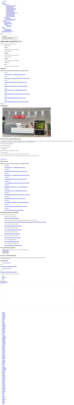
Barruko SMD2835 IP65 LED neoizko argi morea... (15, 97)
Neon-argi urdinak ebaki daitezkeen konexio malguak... (15, 206)
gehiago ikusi (2, 103)
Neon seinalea (6, 4)
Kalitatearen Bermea (7, 22)
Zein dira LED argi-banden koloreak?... (8, 266)
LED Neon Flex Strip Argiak (11, 19)
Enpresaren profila (7, 21)
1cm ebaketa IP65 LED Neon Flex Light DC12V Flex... (15, 82)
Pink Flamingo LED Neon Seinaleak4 (12, 233)
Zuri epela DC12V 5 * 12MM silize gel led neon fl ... (15, 74)
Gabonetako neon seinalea (10, 15)
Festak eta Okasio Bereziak (10, 16)
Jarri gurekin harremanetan (6, 31)
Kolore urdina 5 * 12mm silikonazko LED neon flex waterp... (17, 78)
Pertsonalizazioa (9, 25)
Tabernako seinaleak (9, 7)
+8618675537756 (3, 282)
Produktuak (4, 3)
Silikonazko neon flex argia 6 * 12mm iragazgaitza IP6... (16, 86)
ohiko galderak (8, 26)
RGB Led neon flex (7, 18)
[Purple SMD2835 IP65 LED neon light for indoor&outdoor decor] (5, 95)
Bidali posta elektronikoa (4, 281)
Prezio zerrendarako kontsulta (5, 258)
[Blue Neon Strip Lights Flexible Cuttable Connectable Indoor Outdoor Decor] (6, 204)
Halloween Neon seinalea (10, 14)
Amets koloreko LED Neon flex (9, 20)
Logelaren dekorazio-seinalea (11, 9)
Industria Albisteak (7, 29)
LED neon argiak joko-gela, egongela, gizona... (14, 210)
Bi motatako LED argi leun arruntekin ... (8, 272)
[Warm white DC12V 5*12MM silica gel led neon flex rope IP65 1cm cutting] (5, 72)
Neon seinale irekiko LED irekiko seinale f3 (13, 245)
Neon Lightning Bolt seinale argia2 (11, 241)
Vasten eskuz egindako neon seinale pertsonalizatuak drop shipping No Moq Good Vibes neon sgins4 (25, 222)
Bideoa (3, 27)
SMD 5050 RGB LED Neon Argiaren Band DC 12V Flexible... (17, 93)
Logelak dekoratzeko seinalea (11, 8)
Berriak (3, 28)
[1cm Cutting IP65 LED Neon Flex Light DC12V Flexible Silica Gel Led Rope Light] (5, 80)
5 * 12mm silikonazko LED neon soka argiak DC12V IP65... (16, 183)
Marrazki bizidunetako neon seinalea (12, 12)
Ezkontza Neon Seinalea (10, 6)
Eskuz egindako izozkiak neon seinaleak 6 (13, 226)
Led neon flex (6, 17)
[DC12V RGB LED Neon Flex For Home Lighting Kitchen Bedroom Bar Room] (5, 99)
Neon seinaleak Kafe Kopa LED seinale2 (12, 229)
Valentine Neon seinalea (10, 13)
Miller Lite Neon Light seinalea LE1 (11, 218)
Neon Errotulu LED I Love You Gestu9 (12, 237)
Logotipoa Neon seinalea (10, 10)
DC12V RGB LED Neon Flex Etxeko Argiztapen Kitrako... (16, 101)
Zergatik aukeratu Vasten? (8, 23)
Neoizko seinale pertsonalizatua (11, 5)
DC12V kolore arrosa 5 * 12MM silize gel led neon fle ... (15, 90)
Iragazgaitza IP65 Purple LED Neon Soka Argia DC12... (16, 171)
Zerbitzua (5, 24)
